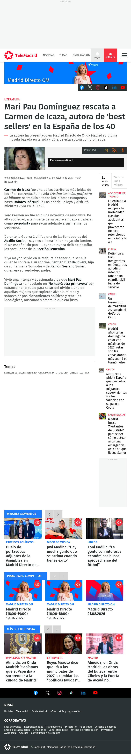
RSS (114, 150)
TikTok (106, 87)
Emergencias (117, 414)
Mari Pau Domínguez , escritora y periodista (24, 158)
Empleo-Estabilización (17, 730)
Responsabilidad (33, 727)
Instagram (98, 87)
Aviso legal (10, 733)
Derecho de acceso (105, 727)
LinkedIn (114, 87)
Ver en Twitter (47, 693)
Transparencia (54, 727)
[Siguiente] (58, 514)
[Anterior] (49, 514)
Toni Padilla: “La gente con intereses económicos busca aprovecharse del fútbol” (104, 528)
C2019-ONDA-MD (65, 73)
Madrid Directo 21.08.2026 (104, 590)
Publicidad (85, 727)
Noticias (48, 55)
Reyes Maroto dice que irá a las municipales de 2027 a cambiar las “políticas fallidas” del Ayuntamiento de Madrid (64, 643)
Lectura (84, 373)
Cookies (23, 733)
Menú (124, 55)
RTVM (8, 705)
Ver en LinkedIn (83, 692)
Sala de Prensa (12, 727)
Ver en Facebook (35, 693)
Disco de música (58, 542)
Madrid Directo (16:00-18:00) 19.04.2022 (64, 590)
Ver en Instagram (59, 692)
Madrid (93, 657)
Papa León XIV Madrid (21, 657)
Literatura (12, 99)
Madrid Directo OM (19, 604)
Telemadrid (22, 711)
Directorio (71, 727)
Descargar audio (106, 150)
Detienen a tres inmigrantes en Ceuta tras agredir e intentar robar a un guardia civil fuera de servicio (102, 251)
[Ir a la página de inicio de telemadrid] (20, 55)
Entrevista (10, 373)
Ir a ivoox (123, 150)
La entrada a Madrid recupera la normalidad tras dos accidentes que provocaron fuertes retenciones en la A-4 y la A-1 (102, 195)
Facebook (82, 87)
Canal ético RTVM (58, 730)
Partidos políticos (20, 542)
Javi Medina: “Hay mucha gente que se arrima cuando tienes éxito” (64, 528)
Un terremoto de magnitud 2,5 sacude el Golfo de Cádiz (102, 296)
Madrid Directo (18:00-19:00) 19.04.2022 (23, 590)
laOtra (53, 711)
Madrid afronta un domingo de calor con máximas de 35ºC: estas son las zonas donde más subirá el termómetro (102, 326)
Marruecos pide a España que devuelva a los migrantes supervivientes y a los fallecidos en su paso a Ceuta (101, 370)
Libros (74, 373)
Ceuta (112, 249)
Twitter (90, 87)
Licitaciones (39, 730)
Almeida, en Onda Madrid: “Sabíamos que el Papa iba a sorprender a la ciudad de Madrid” (23, 643)
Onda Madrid (81, 55)
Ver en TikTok (71, 693)
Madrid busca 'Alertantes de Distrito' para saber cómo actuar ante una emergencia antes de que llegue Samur (102, 416)
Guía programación (70, 711)
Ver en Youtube (95, 692)
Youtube (123, 87)
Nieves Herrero (27, 373)
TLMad (63, 55)
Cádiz (111, 294)
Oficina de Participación (84, 730)
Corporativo (15, 720)
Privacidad (107, 730)
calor (112, 324)
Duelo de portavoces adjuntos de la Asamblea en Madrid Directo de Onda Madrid (23, 528)
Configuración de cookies (45, 733)
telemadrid (16, 747)
